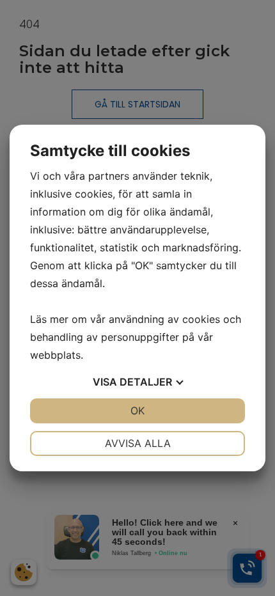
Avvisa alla (138, 443)
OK (137, 410)
